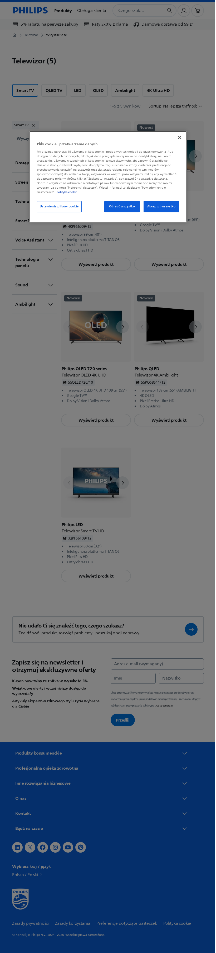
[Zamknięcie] (178, 137)
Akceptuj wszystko (159, 206)
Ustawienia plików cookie (57, 206)
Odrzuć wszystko (120, 206)
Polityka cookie (65, 192)
